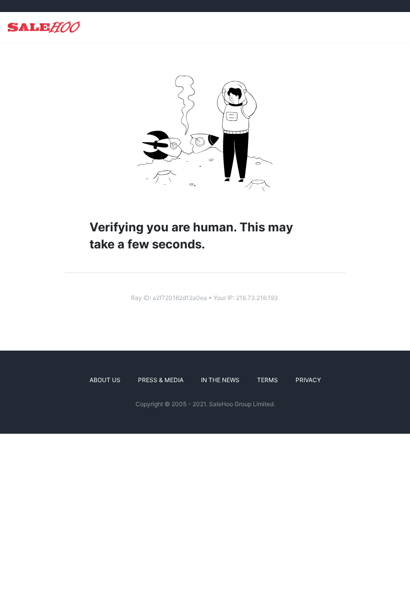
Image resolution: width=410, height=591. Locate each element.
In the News (220, 380)
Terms (267, 380)
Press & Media (161, 380)
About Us (105, 380)
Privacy (308, 380)
